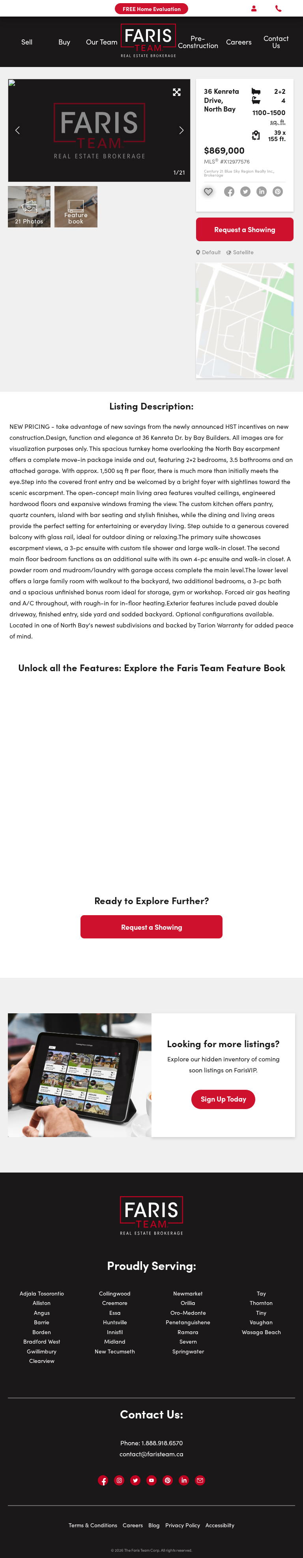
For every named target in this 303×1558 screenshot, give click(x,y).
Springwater (188, 1351)
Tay (261, 1293)
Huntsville (115, 1322)
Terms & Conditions (93, 1525)
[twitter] (245, 191)
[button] (17, 130)
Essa (115, 1312)
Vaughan (261, 1322)
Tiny (261, 1312)
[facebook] (229, 191)
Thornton (261, 1303)
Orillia (188, 1303)
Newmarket (188, 1293)
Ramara (188, 1332)
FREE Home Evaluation (152, 9)
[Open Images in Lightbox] (177, 93)
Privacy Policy (182, 1525)
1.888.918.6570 (162, 1443)
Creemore (114, 1303)
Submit (127, 337)
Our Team (102, 41)
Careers (239, 41)
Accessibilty (220, 1525)
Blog (154, 1525)
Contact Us (276, 42)
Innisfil (115, 1332)
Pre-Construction (198, 42)
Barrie (41, 1322)
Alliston (41, 1303)
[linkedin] (261, 191)
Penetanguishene (188, 1322)
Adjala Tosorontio (42, 1293)
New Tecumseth (115, 1351)
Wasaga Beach (261, 1332)
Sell (26, 41)
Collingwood (115, 1293)
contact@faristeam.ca (151, 1454)
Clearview (41, 1360)
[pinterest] (278, 191)
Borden (41, 1332)
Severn (188, 1341)
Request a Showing (244, 229)
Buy (64, 41)
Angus (42, 1312)
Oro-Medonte (188, 1312)
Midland (114, 1341)
